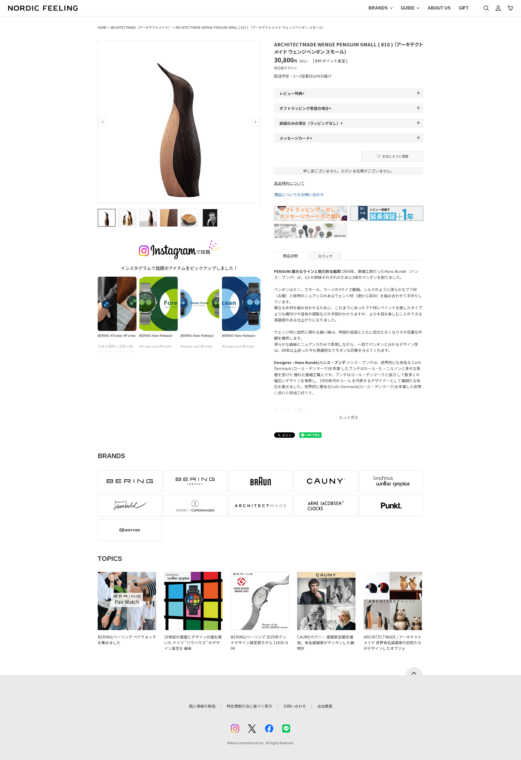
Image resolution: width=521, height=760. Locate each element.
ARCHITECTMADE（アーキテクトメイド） (140, 27)
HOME (102, 27)
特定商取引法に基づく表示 (249, 706)
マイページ (498, 8)
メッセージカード (296, 138)
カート (510, 8)
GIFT (464, 8)
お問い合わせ (294, 706)
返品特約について (289, 183)
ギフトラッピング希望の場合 (306, 108)
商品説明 (290, 255)
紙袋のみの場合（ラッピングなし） (311, 123)
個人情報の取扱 (202, 706)
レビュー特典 (292, 93)
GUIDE (408, 8)
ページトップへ (414, 671)
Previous (102, 122)
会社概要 (324, 706)
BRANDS (378, 8)
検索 (486, 8)
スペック (325, 256)
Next (255, 122)
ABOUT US (439, 8)
